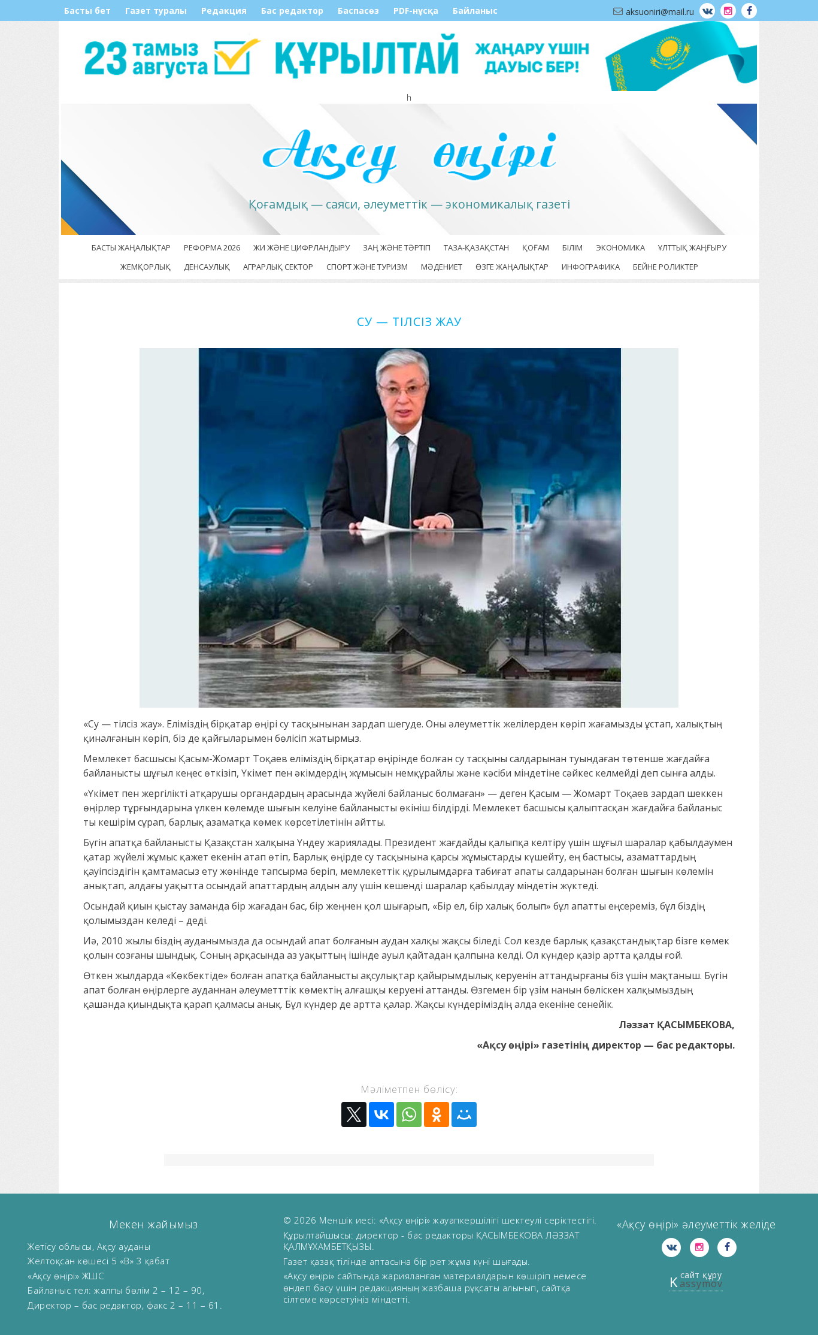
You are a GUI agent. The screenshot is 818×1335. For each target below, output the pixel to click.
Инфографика (591, 266)
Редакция (224, 10)
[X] (353, 1114)
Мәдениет (441, 266)
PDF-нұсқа (415, 10)
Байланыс (475, 10)
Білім (572, 247)
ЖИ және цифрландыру (301, 247)
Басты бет (87, 10)
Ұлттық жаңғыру (692, 247)
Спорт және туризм (367, 266)
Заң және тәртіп (397, 247)
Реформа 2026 (212, 247)
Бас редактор (292, 10)
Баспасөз (358, 10)
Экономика (620, 247)
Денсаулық (207, 266)
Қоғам (535, 247)
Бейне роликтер (665, 266)
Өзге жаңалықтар (512, 266)
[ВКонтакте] (381, 1114)
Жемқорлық (145, 266)
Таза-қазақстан (476, 247)
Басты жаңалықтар (131, 247)
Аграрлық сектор (278, 266)
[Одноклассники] (436, 1114)
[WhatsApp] (409, 1114)
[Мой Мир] (464, 1114)
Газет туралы (156, 10)
